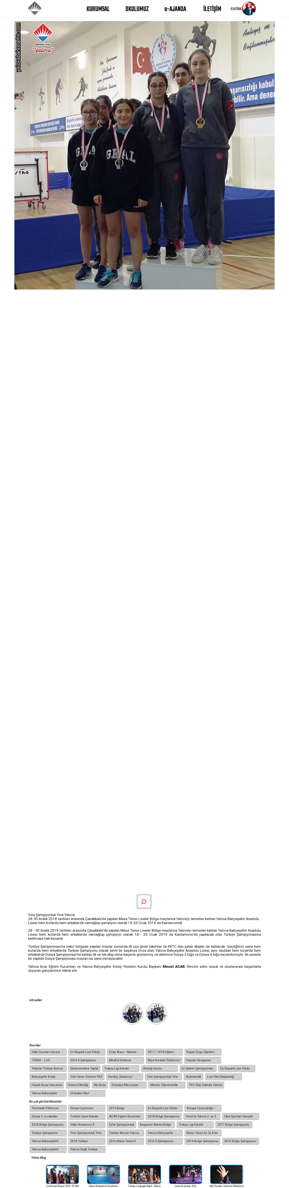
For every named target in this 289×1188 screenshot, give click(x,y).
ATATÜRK (236, 9)
